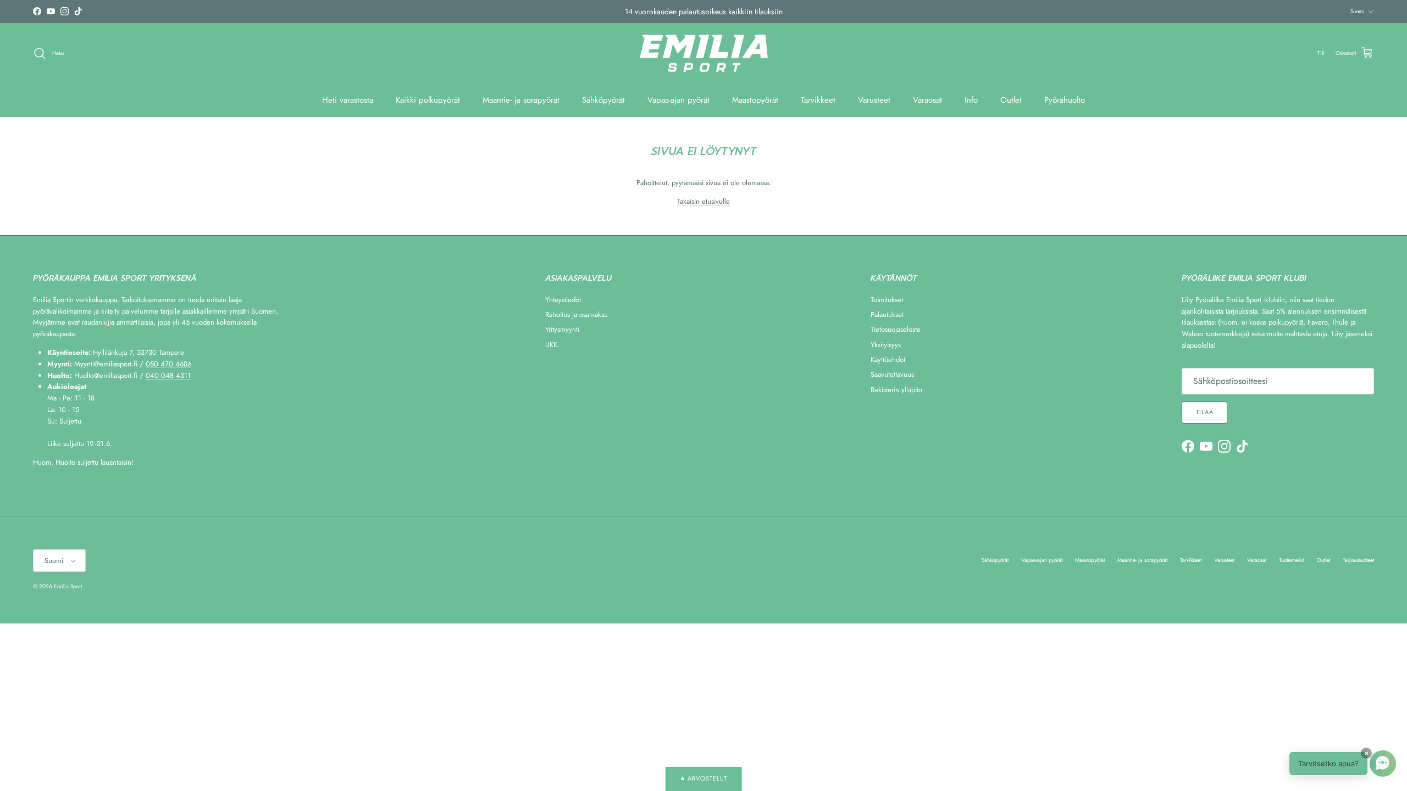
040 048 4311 (168, 375)
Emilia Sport (68, 586)
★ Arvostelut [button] (704, 778)
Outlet (1011, 100)
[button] (1342, 763)
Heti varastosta (347, 100)
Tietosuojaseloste (896, 329)
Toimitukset (887, 299)
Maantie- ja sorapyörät (521, 100)
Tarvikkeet (818, 100)
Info (971, 100)
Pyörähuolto (1064, 100)
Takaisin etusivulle (703, 201)
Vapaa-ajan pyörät (678, 100)
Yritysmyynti (562, 329)
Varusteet (874, 100)
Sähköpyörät (603, 100)
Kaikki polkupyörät (428, 100)
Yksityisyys (886, 344)
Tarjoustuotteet (1358, 560)
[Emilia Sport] (703, 53)
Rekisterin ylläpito (896, 390)
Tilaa (1204, 412)
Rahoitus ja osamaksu (576, 314)
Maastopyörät (755, 100)
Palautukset (887, 314)
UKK (551, 344)
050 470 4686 (168, 364)
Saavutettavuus (892, 374)
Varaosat (927, 100)
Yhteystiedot (563, 299)
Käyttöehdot (888, 359)
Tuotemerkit (1291, 560)
